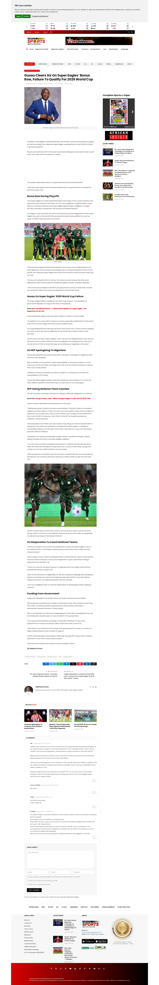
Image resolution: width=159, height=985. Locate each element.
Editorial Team (28, 932)
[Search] (131, 32)
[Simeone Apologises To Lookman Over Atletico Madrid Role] (35, 715)
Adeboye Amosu (42, 687)
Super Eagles (43, 64)
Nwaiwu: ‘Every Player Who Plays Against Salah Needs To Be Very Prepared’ (59, 726)
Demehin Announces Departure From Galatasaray (124, 195)
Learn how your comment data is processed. (64, 897)
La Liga (100, 64)
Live (104, 49)
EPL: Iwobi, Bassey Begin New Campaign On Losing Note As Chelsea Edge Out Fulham (124, 151)
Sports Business (108, 907)
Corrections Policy (30, 944)
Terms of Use (28, 929)
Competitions (95, 49)
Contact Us (28, 923)
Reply (94, 780)
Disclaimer (27, 935)
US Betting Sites (124, 907)
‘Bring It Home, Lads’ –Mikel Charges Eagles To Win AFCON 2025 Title (63, 398)
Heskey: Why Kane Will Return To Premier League (124, 161)
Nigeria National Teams (32, 71)
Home (32, 49)
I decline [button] (26, 16)
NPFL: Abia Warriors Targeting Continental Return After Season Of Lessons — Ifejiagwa (125, 173)
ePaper (45, 32)
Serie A (109, 64)
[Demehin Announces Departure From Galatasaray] (108, 197)
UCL (85, 64)
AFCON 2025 (41, 657)
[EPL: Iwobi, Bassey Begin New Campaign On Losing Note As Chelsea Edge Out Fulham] (108, 151)
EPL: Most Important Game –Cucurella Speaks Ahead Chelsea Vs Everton (43, 675)
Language (124, 49)
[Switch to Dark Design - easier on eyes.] (129, 32)
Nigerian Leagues (57, 49)
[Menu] (27, 49)
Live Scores (29, 64)
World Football (72, 49)
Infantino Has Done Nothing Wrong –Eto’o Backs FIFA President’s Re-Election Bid (124, 185)
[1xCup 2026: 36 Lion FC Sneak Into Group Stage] (85, 715)
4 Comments (59, 83)
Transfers (85, 49)
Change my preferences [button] (40, 16)
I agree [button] (18, 16)
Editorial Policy (28, 941)
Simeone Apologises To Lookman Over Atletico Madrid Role (33, 726)
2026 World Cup (30, 657)
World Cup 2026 (57, 64)
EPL (92, 64)
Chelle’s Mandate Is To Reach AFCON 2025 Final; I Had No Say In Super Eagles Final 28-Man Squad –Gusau (79, 676)
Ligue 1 (130, 64)
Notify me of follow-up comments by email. (43, 881)
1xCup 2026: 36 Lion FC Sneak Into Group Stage (85, 725)
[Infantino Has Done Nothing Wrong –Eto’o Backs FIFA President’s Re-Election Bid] (108, 185)
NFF (60, 657)
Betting (29, 32)
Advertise (27, 926)
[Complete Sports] (36, 41)
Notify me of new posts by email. (39, 884)
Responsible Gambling (31, 949)
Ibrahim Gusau (52, 657)
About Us (27, 920)
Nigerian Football (41, 49)
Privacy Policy (28, 938)
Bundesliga (119, 64)
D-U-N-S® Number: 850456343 (34, 952)
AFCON (78, 64)
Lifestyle (84, 907)
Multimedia (113, 49)
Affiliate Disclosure (30, 947)
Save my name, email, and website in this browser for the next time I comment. (54, 877)
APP (51, 32)
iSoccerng (95, 907)
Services (37, 32)
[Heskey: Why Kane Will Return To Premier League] (108, 162)
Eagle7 (87, 206)
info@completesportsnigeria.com (91, 932)
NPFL (69, 64)
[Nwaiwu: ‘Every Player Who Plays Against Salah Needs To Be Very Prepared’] (60, 715)
